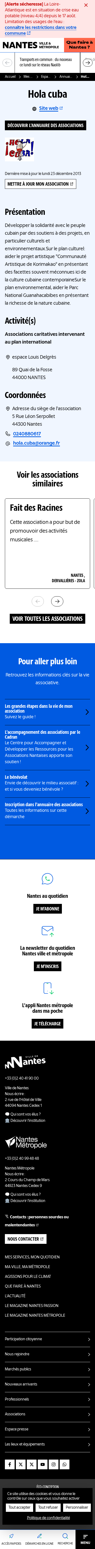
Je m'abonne (47, 909)
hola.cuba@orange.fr (36, 443)
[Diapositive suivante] (88, 63)
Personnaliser (77, 1508)
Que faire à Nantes (23, 1287)
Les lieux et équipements (25, 1444)
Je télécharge (47, 1024)
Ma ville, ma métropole (27, 1267)
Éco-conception (48, 1487)
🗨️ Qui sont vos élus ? (23, 1114)
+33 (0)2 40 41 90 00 (22, 1079)
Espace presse (16, 1429)
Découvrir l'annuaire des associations (46, 125)
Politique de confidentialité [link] (48, 1518)
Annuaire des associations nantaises (66, 76)
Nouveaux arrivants (21, 1384)
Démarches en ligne (39, 1543)
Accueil (10, 76)
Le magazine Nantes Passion (31, 1306)
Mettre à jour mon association (38, 184)
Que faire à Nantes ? (79, 45)
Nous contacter (23, 1239)
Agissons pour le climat (28, 1277)
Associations (15, 1414)
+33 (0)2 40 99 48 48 (22, 1159)
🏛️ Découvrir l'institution (25, 1121)
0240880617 (27, 434)
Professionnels (17, 1400)
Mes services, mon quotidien (28, 76)
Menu (85, 1543)
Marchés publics (18, 1369)
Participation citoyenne (23, 1339)
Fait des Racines (36, 508)
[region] (47, 62)
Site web (48, 108)
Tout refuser (48, 1508)
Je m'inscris (48, 966)
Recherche (65, 1543)
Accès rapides (11, 1543)
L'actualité (15, 1296)
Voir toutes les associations (47, 619)
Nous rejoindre (17, 1354)
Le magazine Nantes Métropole (35, 1316)
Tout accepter (19, 1508)
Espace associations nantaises (46, 76)
